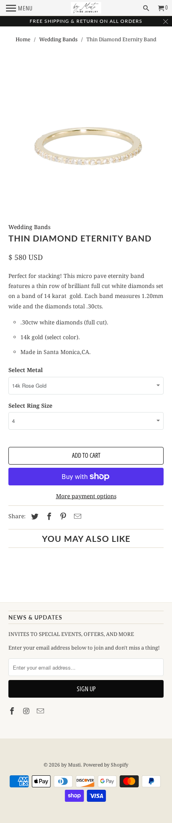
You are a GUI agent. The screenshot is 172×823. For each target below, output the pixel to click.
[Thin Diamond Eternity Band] (86, 146)
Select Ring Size (30, 405)
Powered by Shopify (105, 764)
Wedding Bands (58, 39)
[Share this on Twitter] (33, 516)
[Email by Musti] (41, 711)
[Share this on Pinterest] (62, 516)
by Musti (71, 764)
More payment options (86, 496)
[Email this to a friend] (76, 516)
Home (23, 39)
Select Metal (25, 370)
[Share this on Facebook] (48, 516)
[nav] (19, 8)
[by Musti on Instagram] (27, 711)
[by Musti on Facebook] (12, 711)
